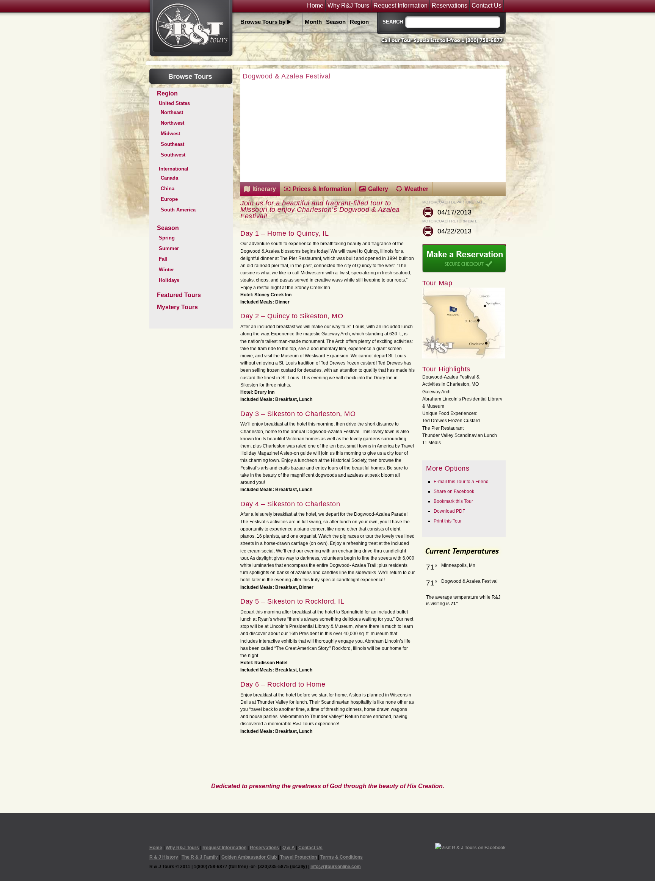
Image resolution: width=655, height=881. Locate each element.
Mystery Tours (177, 307)
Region (359, 22)
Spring (167, 238)
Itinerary (264, 189)
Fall (163, 259)
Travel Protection (298, 857)
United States (174, 103)
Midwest (170, 133)
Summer (169, 248)
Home (315, 6)
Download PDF (449, 511)
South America (178, 210)
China (167, 188)
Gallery (378, 189)
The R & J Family (200, 857)
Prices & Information (322, 189)
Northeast (172, 112)
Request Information (400, 6)
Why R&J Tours (348, 6)
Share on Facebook (454, 491)
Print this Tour (448, 521)
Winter (166, 269)
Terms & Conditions (341, 857)
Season (336, 22)
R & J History (163, 857)
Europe (169, 199)
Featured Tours (179, 295)
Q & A (288, 847)
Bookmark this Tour (453, 501)
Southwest (173, 155)
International (173, 169)
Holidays (169, 280)
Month (313, 22)
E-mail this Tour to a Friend (461, 481)
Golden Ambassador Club (249, 857)
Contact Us (486, 6)
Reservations (449, 6)
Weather (416, 189)
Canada (169, 178)
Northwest (172, 123)
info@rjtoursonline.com (335, 866)
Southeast (172, 144)
